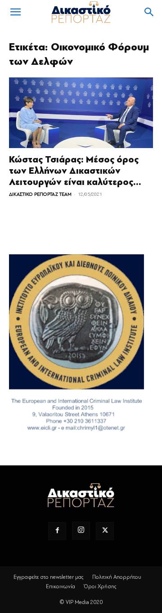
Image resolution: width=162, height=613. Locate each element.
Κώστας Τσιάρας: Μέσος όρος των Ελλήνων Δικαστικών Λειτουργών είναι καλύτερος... (75, 171)
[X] (105, 531)
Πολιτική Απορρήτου (116, 577)
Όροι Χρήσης (100, 586)
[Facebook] (57, 531)
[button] (15, 12)
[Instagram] (81, 531)
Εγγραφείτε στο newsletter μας (49, 577)
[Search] (149, 12)
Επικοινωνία (60, 586)
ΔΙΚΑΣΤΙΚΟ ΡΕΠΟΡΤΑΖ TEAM (40, 194)
